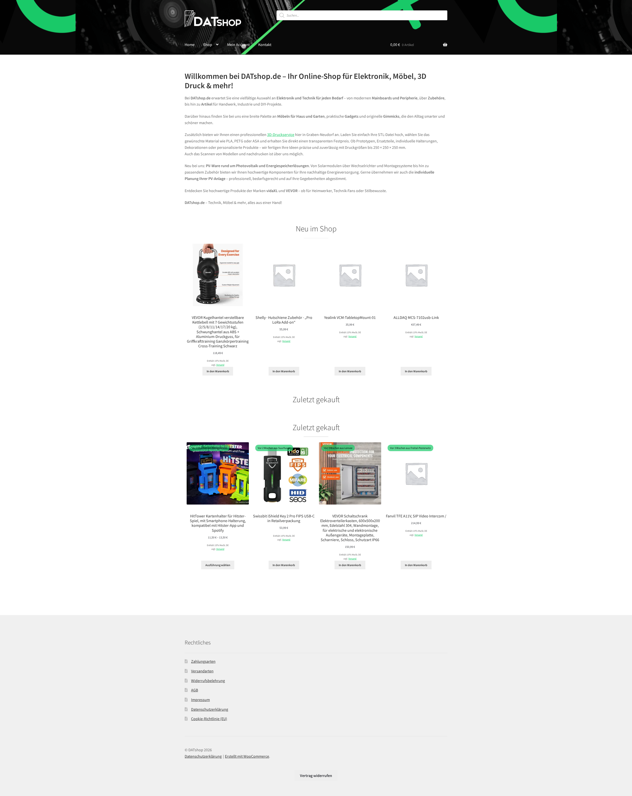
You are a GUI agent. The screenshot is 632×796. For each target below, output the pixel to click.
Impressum (200, 699)
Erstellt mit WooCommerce (247, 756)
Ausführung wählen (217, 565)
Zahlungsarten (203, 661)
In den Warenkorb (218, 371)
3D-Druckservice (280, 134)
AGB (194, 689)
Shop (207, 44)
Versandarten (202, 670)
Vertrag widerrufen (316, 775)
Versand (220, 364)
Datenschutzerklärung (209, 709)
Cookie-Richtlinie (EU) (209, 718)
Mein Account (238, 44)
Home (190, 44)
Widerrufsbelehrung (208, 680)
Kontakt (264, 44)
